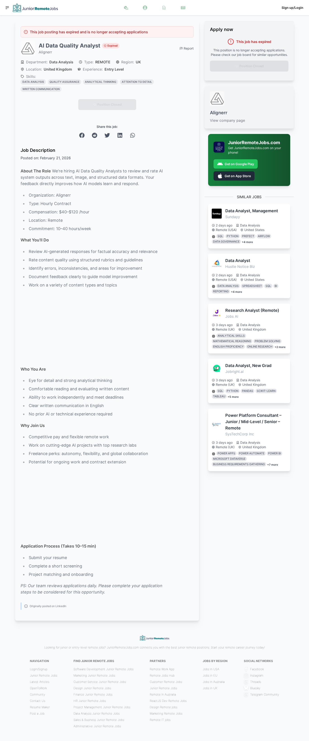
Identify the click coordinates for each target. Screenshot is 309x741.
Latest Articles (39, 682)
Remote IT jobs (160, 720)
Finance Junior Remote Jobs (93, 694)
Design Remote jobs (163, 707)
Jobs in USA (211, 669)
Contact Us (37, 701)
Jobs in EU (210, 675)
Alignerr (45, 52)
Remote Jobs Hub (162, 675)
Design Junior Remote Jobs (92, 688)
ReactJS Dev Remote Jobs (168, 701)
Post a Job (37, 713)
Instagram (256, 675)
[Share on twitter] (107, 135)
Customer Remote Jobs (166, 682)
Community (37, 694)
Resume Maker (40, 707)
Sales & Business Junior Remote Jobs (99, 720)
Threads (255, 682)
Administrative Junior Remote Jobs (97, 726)
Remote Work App (162, 669)
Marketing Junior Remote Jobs (94, 675)
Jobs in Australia (214, 682)
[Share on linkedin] (119, 135)
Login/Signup (39, 669)
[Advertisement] (94, 327)
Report (189, 48)
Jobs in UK (210, 688)
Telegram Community (264, 694)
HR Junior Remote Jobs (90, 701)
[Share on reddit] (94, 135)
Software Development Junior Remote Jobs (103, 669)
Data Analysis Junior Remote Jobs (97, 713)
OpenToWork (38, 688)
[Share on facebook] (81, 135)
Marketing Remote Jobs (166, 713)
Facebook (257, 669)
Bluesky (255, 688)
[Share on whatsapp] (132, 135)
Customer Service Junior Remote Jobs (100, 682)
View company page (227, 120)
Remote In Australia (163, 694)
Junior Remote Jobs (43, 675)
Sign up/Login (292, 8)
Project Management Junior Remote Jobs (102, 707)
